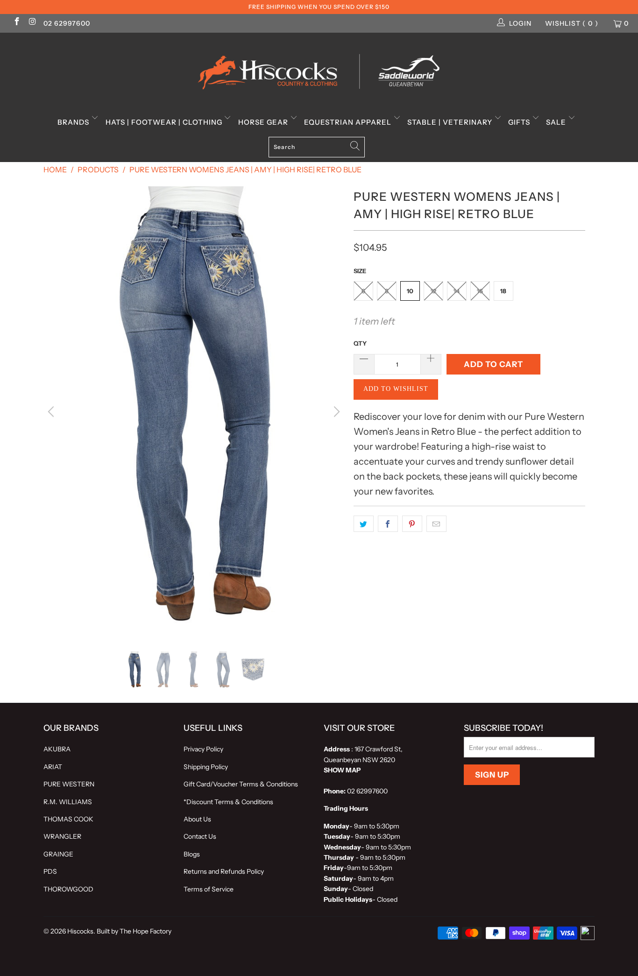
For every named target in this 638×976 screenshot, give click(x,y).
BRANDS (74, 122)
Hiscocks (80, 931)
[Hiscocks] (319, 68)
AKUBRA (57, 749)
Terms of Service (209, 889)
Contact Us (200, 836)
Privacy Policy (203, 749)
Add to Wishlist (395, 388)
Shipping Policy (206, 767)
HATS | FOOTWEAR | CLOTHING (165, 122)
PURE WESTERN (68, 784)
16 (480, 291)
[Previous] (52, 412)
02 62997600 (66, 23)
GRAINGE (58, 854)
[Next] (335, 412)
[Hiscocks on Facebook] (16, 22)
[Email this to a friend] (436, 524)
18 (503, 291)
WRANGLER (62, 836)
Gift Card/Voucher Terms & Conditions (241, 784)
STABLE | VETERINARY (450, 122)
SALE (557, 122)
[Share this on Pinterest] (412, 524)
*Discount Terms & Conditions (228, 802)
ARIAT (52, 767)
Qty (360, 343)
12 (433, 291)
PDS (50, 871)
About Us (197, 819)
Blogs (192, 854)
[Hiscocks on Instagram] (32, 22)
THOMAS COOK (68, 819)
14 (457, 291)
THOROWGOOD (68, 889)
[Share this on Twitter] (364, 524)
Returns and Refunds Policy (224, 871)
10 (410, 291)
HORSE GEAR (264, 122)
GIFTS (520, 122)
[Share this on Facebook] (388, 524)
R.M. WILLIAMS (67, 802)
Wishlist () (571, 23)
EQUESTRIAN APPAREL (348, 122)
